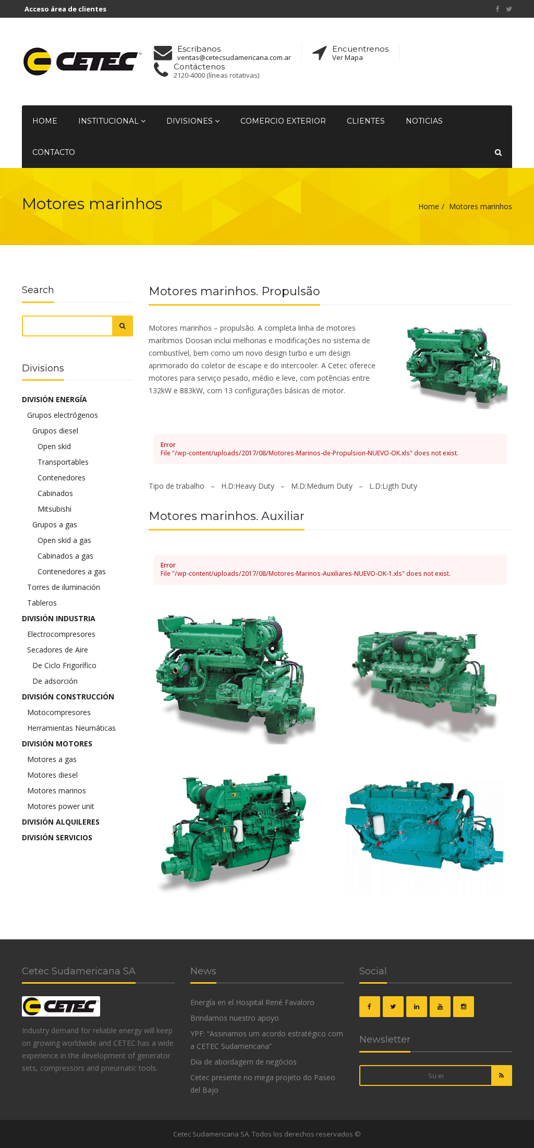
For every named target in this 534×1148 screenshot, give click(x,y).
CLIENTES (366, 121)
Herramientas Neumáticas (71, 728)
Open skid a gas (64, 540)
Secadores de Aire (57, 650)
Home (44, 121)
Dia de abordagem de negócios (243, 1062)
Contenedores (62, 477)
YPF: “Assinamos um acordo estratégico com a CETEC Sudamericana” (266, 1040)
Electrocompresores (61, 634)
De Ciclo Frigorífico (64, 665)
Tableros (42, 603)
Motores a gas (52, 759)
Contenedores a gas (72, 571)
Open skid (54, 446)
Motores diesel (52, 775)
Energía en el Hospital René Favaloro (252, 1002)
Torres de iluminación (63, 587)
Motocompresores (59, 712)
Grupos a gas (54, 524)
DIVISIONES (190, 121)
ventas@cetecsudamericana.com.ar (234, 57)
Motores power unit (60, 806)
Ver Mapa (347, 57)
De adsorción (55, 681)
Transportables (63, 462)
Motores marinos (56, 790)
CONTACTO (53, 152)
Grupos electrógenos (62, 415)
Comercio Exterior (283, 121)
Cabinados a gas (65, 556)
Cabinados (55, 493)
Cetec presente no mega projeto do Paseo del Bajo (262, 1083)
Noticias (424, 121)
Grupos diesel (55, 431)
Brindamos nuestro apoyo (234, 1018)
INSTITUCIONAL (109, 121)
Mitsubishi (54, 509)
